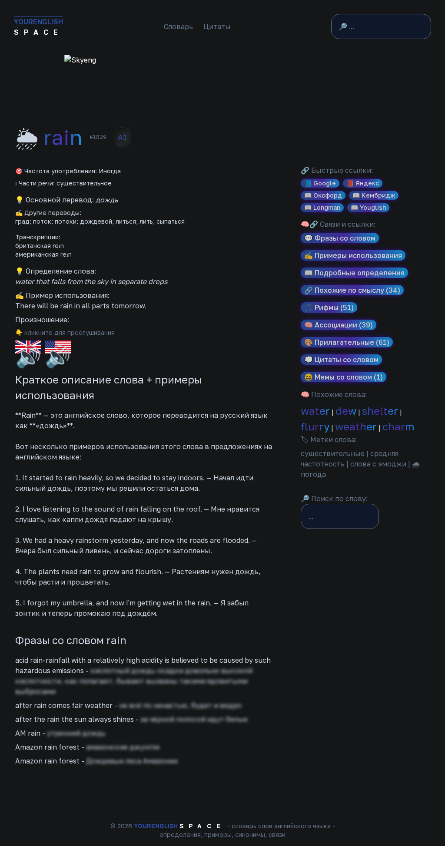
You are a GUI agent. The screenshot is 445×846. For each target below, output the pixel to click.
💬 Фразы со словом (339, 238)
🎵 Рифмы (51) (329, 307)
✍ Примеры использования (353, 255)
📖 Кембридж (373, 195)
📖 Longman (322, 207)
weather (356, 426)
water (315, 410)
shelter (380, 410)
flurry (315, 426)
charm (398, 426)
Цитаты (217, 26)
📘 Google (320, 183)
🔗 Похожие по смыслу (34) (352, 290)
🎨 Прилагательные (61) (346, 342)
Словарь (178, 26)
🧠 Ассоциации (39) (338, 325)
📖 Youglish (368, 207)
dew (345, 410)
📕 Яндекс (362, 183)
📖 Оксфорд (323, 195)
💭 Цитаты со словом (341, 359)
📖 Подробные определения (354, 272)
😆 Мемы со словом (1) (343, 377)
